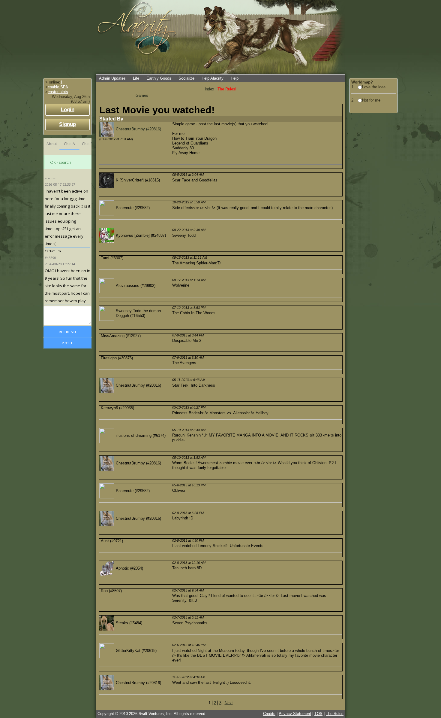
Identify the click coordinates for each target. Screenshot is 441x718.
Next (229, 703)
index (209, 89)
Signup (67, 124)
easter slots (58, 92)
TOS (318, 713)
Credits (269, 713)
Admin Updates (112, 78)
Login (67, 109)
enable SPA (58, 87)
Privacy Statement (295, 713)
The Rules (335, 713)
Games (142, 95)
